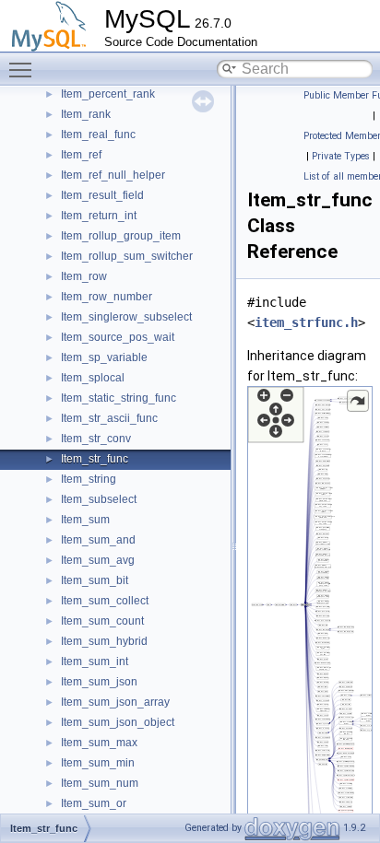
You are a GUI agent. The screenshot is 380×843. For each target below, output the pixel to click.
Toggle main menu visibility (24, 69)
